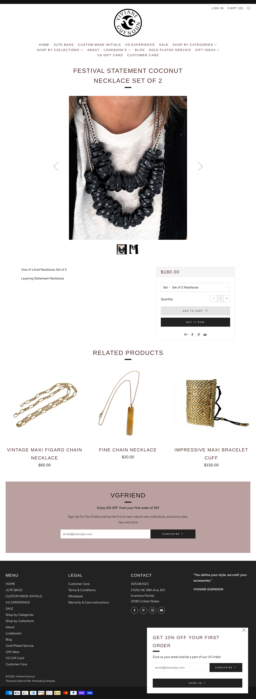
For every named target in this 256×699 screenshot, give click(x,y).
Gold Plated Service (170, 50)
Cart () (235, 8)
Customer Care (143, 55)
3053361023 (140, 584)
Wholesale (75, 596)
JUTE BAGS (64, 44)
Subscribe (171, 533)
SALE (163, 44)
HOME (44, 44)
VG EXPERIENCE (140, 44)
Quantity (167, 299)
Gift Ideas (205, 50)
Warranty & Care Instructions (88, 602)
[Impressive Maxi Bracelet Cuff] (211, 404)
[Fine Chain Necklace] (128, 404)
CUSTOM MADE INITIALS (99, 44)
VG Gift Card (110, 55)
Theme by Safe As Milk (18, 680)
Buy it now (195, 322)
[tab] (122, 249)
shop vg (195, 683)
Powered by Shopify (43, 680)
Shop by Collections (58, 50)
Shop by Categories (193, 44)
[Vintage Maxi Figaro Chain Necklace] (44, 404)
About (93, 50)
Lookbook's (115, 50)
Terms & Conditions (82, 590)
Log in (218, 8)
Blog (140, 50)
